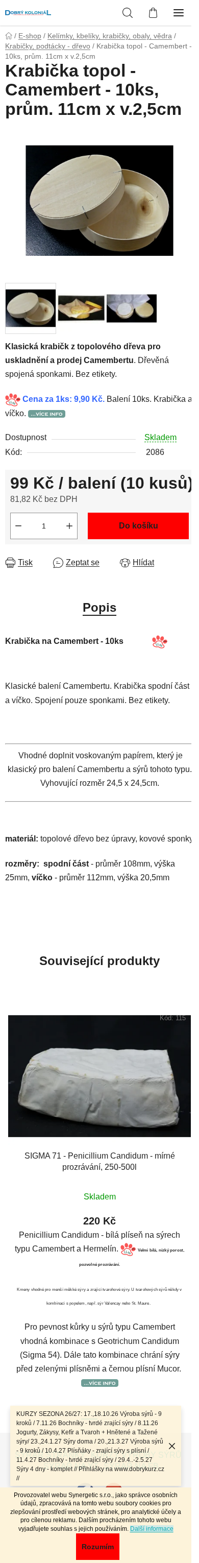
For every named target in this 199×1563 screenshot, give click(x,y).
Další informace (151, 1528)
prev (11, 1101)
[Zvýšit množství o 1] (69, 526)
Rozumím (98, 1547)
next (188, 1101)
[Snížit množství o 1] (18, 526)
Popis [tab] (99, 607)
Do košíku (138, 525)
